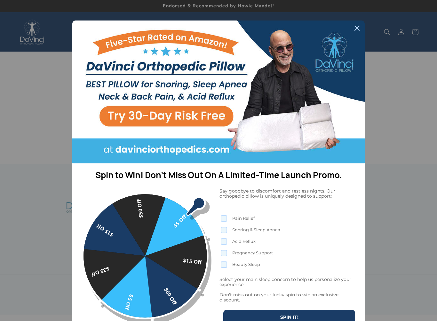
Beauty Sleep (246, 264)
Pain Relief (243, 218)
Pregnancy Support (252, 252)
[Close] (357, 28)
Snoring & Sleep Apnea (256, 229)
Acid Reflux (244, 241)
